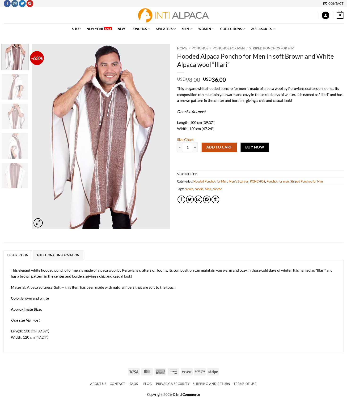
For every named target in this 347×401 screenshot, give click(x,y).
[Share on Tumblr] (215, 199)
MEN (185, 29)
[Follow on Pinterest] (29, 3)
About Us (98, 384)
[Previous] (41, 136)
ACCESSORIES (261, 29)
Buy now (254, 147)
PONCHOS (139, 29)
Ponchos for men (229, 48)
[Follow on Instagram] (14, 3)
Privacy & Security (173, 384)
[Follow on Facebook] (7, 3)
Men (208, 189)
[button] (325, 15)
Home (182, 48)
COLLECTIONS (231, 29)
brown (189, 189)
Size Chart (185, 139)
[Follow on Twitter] (22, 3)
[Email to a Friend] (198, 199)
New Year (95, 29)
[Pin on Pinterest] (207, 199)
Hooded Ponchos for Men (210, 181)
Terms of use (245, 384)
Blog (147, 384)
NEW (121, 29)
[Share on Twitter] (190, 199)
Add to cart (219, 147)
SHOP (76, 29)
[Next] (161, 136)
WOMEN (204, 29)
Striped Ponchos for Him (271, 48)
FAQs (134, 384)
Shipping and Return (211, 384)
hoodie (199, 189)
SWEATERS (164, 29)
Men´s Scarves (239, 181)
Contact (118, 384)
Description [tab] (17, 255)
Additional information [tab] (58, 255)
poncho (217, 189)
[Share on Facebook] (181, 199)
